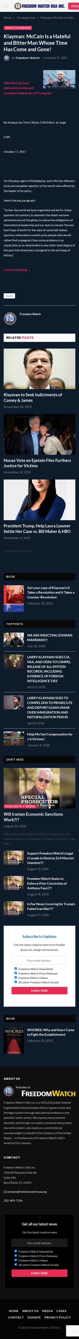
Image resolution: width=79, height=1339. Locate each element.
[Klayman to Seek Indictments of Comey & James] (39, 369)
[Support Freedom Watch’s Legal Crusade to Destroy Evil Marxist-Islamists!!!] (15, 858)
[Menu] (6, 6)
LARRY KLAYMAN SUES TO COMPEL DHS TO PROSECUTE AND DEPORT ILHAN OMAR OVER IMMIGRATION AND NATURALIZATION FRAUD (49, 707)
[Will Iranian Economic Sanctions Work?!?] (39, 788)
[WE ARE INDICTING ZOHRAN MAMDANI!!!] (15, 640)
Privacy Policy (57, 1317)
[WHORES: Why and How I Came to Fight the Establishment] (14, 1040)
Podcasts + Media (20, 806)
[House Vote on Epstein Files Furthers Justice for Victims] (39, 434)
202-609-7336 (13, 1200)
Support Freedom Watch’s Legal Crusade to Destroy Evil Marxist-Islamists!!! (51, 858)
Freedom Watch (28, 58)
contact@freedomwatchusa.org (27, 1191)
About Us (30, 1311)
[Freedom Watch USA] (39, 6)
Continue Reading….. (17, 269)
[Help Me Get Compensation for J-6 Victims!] (15, 739)
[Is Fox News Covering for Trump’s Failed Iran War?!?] (15, 908)
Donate (34, 1317)
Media (47, 1311)
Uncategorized (17, 28)
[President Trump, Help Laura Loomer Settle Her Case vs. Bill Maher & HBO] (39, 499)
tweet (9, 296)
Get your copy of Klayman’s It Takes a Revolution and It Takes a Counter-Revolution (50, 592)
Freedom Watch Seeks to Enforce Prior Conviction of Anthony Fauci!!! (47, 883)
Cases (62, 1311)
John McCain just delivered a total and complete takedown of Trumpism (27, 88)
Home (14, 1311)
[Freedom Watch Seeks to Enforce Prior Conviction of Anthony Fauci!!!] (15, 883)
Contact (16, 1317)
